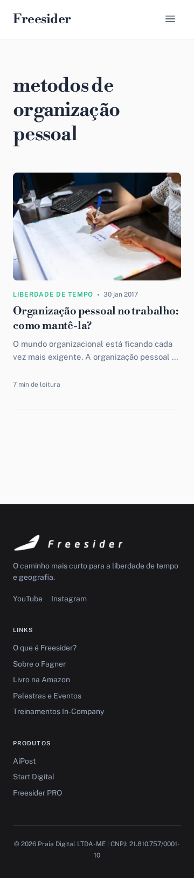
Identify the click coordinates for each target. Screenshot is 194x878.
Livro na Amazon (41, 679)
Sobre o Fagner (39, 664)
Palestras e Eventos (47, 695)
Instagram (69, 598)
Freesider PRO (37, 792)
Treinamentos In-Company (58, 711)
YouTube (28, 598)
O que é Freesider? (45, 647)
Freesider (42, 19)
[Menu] (170, 19)
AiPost (24, 761)
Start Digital (33, 776)
